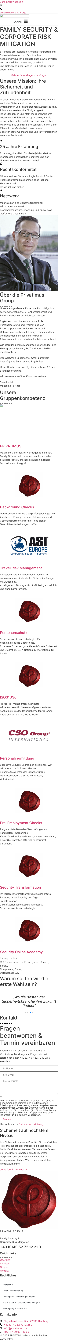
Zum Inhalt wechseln (11, 1)
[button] (21, 21)
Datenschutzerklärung (31, 1119)
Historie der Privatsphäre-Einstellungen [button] (21, 1298)
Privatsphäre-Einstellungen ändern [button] (19, 1292)
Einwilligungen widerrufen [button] (15, 1304)
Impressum (8, 1280)
